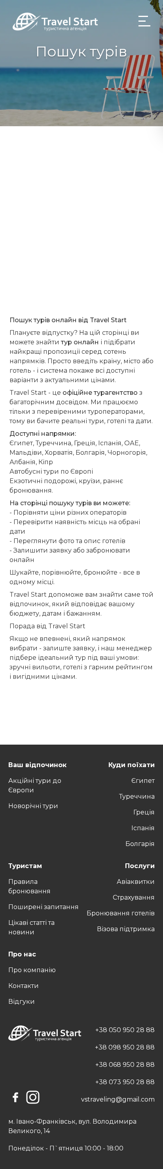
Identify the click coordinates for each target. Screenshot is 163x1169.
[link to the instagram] (33, 1097)
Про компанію (32, 970)
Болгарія (140, 844)
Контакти (23, 986)
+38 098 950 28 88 (125, 1047)
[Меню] (144, 21)
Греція (144, 812)
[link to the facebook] (15, 1097)
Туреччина (137, 796)
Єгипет (143, 780)
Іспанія (143, 828)
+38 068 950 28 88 (125, 1064)
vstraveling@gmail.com (118, 1099)
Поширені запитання (43, 907)
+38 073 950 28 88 (125, 1082)
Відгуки (21, 1001)
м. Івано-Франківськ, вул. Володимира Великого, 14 (72, 1126)
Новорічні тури (33, 806)
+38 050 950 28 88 (125, 1030)
